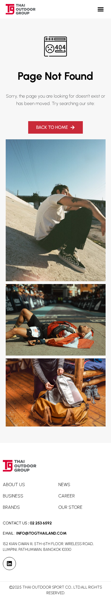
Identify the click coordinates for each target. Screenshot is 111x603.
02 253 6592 (41, 523)
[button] (101, 9)
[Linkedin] (9, 563)
